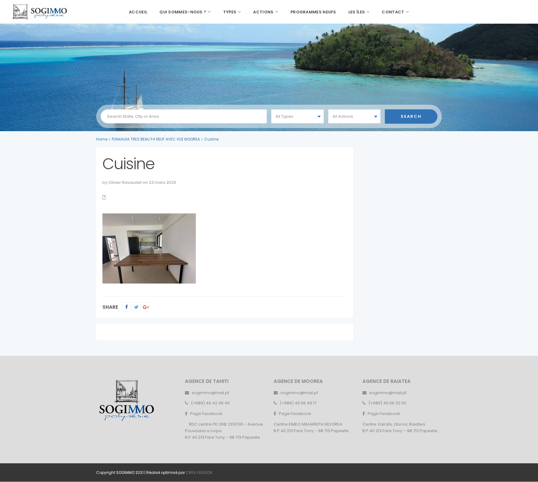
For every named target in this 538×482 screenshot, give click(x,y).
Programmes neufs (313, 12)
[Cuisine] (149, 248)
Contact (393, 12)
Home (101, 139)
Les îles (356, 12)
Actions (263, 12)
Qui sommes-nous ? (182, 12)
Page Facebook (206, 414)
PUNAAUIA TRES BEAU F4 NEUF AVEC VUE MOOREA (156, 139)
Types (230, 12)
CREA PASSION (199, 472)
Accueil (138, 12)
